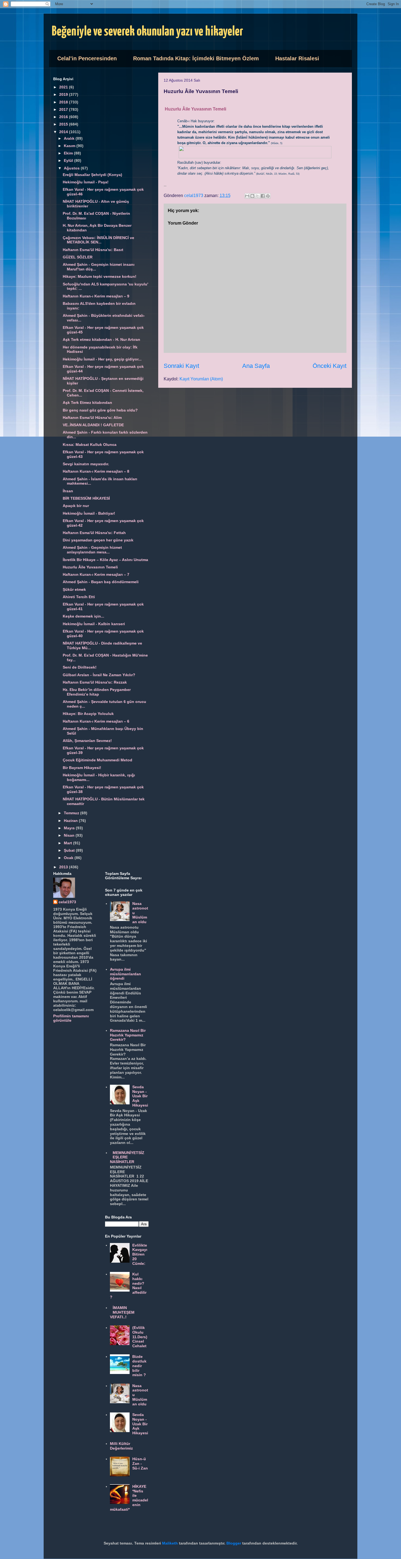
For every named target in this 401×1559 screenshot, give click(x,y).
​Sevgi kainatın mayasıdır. (86, 464)
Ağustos (72, 168)
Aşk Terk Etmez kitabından (87, 402)
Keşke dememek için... (83, 616)
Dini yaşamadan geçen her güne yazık (98, 540)
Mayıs (70, 828)
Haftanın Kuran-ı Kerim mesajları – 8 (96, 471)
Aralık (70, 138)
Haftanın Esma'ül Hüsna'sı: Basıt (93, 250)
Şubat (70, 850)
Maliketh (170, 1543)
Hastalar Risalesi (297, 58)
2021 (64, 87)
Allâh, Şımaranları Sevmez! (87, 740)
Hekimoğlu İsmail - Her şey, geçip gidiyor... (102, 359)
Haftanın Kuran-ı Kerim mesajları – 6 (96, 721)
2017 (64, 109)
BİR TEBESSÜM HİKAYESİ (86, 498)
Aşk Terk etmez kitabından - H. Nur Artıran (101, 339)
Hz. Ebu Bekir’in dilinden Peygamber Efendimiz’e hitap (97, 691)
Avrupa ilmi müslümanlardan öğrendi (125, 974)
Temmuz (72, 813)
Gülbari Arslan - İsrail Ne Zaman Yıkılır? (99, 675)
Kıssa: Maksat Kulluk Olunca (89, 444)
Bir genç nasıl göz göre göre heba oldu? (100, 410)
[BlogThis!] (252, 196)
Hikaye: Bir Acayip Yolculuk (88, 713)
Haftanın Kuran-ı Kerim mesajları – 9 (96, 296)
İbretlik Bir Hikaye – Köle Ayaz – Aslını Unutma (105, 560)
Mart (68, 843)
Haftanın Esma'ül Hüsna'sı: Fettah (94, 532)
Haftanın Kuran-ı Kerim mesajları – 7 (96, 574)
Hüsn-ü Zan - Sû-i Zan (140, 1463)
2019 (64, 94)
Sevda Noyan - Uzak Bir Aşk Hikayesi (140, 1096)
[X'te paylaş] (257, 196)
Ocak (69, 857)
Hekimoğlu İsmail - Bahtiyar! (89, 513)
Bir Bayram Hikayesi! (82, 767)
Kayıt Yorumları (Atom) (201, 379)
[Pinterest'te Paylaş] (268, 196)
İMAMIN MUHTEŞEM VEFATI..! (122, 1312)
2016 (64, 117)
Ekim (69, 153)
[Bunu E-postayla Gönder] (247, 196)
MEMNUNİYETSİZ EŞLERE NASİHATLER (127, 1157)
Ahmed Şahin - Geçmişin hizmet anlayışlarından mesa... (92, 549)
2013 (64, 867)
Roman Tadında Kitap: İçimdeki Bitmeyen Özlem (196, 58)
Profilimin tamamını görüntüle (71, 1018)
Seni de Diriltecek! (80, 667)
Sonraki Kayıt (181, 365)
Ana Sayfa (256, 365)
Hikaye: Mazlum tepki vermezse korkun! (99, 276)
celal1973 (67, 902)
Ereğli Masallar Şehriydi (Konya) (92, 174)
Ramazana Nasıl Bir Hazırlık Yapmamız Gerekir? (128, 1035)
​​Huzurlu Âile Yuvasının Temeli (90, 567)
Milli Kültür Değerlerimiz (121, 1445)
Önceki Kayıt (329, 365)
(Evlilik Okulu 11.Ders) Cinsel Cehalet (139, 1336)
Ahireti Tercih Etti (79, 597)
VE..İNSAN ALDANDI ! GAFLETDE (93, 425)
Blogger (233, 1543)
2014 (64, 132)
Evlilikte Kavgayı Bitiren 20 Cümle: (139, 1254)
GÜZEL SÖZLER (77, 257)
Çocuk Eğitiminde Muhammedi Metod (97, 760)
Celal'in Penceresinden (87, 58)
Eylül (69, 160)
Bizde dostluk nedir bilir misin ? (139, 1365)
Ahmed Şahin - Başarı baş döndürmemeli (101, 582)
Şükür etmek (74, 589)
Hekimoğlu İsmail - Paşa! (86, 182)
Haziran (71, 820)
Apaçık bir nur (76, 505)
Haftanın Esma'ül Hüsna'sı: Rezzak (95, 682)
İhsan (68, 491)
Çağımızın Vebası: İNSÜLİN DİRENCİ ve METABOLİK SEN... (98, 240)
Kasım (70, 146)
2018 (64, 102)
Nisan (70, 835)
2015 (64, 124)
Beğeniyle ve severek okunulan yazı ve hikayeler (147, 31)
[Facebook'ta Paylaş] (262, 196)
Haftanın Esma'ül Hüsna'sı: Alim (92, 417)
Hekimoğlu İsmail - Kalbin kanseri (94, 624)
